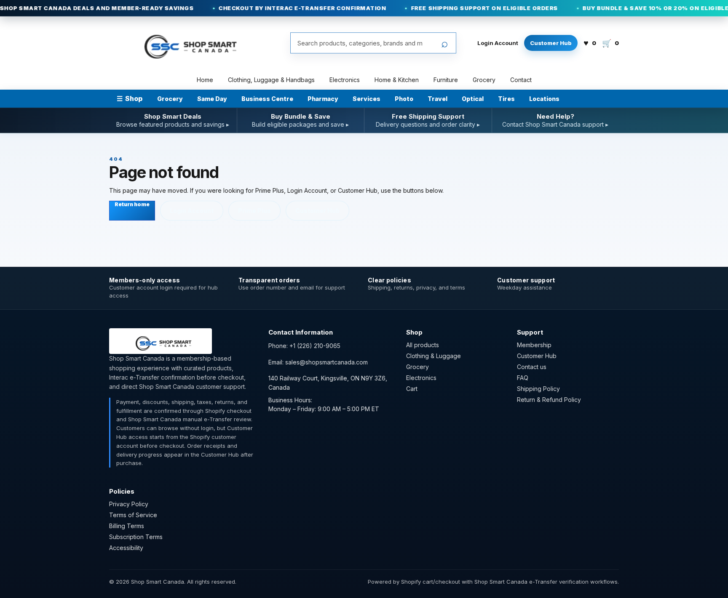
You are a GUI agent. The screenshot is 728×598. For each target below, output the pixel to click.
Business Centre (267, 98)
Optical (473, 98)
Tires (506, 98)
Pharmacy (323, 98)
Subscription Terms (136, 536)
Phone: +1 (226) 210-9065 (304, 345)
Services (366, 98)
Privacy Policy (128, 504)
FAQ (522, 377)
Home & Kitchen (397, 79)
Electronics (344, 79)
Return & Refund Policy (549, 399)
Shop (129, 98)
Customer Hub (551, 43)
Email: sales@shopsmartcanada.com (318, 362)
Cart (412, 388)
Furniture (446, 79)
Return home (132, 204)
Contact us (531, 366)
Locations (544, 98)
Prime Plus (254, 210)
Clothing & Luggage (433, 355)
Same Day (212, 98)
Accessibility (126, 547)
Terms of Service (133, 514)
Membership (534, 344)
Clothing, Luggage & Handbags (271, 79)
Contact (521, 79)
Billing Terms (126, 525)
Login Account (497, 43)
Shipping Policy (538, 388)
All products (422, 344)
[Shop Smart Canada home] (185, 43)
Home (205, 79)
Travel (437, 98)
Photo (404, 98)
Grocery (484, 79)
